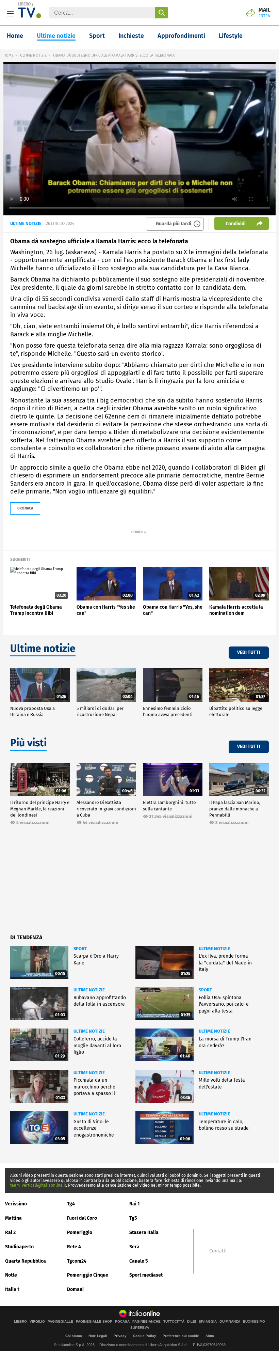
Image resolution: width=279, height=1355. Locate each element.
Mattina (13, 1218)
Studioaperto (19, 1247)
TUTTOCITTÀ (173, 1321)
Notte (11, 1275)
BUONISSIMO (254, 1321)
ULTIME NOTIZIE (33, 55)
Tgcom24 (76, 1261)
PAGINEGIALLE (60, 1321)
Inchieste (131, 36)
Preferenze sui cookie (181, 1336)
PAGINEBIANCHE (146, 1321)
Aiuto (210, 1336)
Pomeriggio (79, 1232)
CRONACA (25, 508)
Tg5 (133, 1218)
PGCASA (122, 1321)
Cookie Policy (144, 1336)
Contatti (218, 1251)
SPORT (80, 948)
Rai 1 (134, 1204)
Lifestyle (231, 36)
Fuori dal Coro (82, 1218)
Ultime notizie (56, 36)
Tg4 (71, 1204)
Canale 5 (138, 1261)
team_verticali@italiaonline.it (38, 1185)
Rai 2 (10, 1232)
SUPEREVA (139, 1327)
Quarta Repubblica (25, 1261)
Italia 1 (12, 1289)
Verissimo (16, 1204)
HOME (8, 55)
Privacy (120, 1336)
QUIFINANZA (229, 1321)
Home (15, 36)
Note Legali (97, 1336)
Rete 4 (74, 1247)
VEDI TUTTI (248, 652)
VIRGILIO (37, 1321)
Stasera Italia (144, 1232)
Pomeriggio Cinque (87, 1275)
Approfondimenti (181, 36)
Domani (75, 1289)
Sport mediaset (146, 1275)
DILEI (191, 1321)
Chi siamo (73, 1336)
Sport (97, 36)
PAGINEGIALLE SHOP (94, 1321)
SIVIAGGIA (208, 1321)
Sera (134, 1247)
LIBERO (24, 4)
